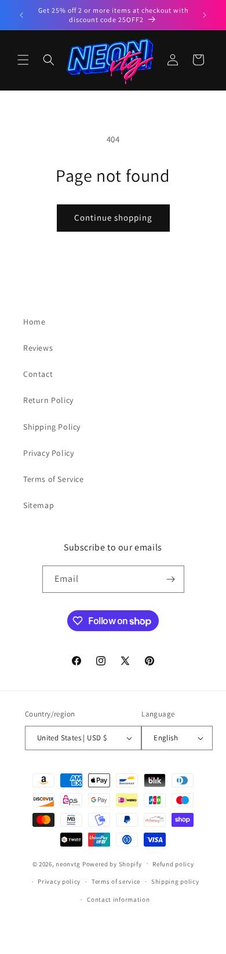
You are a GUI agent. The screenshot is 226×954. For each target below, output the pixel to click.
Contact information (118, 899)
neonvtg (68, 863)
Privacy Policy (48, 453)
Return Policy (48, 400)
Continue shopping (113, 217)
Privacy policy (59, 881)
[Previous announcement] (21, 15)
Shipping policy (175, 881)
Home (34, 321)
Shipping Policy (52, 427)
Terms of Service (53, 479)
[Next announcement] (204, 15)
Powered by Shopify (112, 863)
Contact (38, 374)
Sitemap (38, 505)
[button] (23, 60)
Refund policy (173, 864)
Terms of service (116, 881)
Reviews (38, 348)
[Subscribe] (171, 579)
